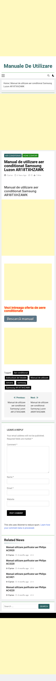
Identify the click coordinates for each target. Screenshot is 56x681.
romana (9, 382)
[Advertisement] (28, 28)
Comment (12, 444)
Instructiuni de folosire (16, 377)
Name (10, 477)
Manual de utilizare (39, 377)
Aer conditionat (13, 155)
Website (10, 499)
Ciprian (10, 175)
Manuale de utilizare (28, 66)
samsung (21, 382)
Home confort (30, 155)
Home (6, 83)
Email (10, 488)
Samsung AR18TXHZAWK (18, 387)
